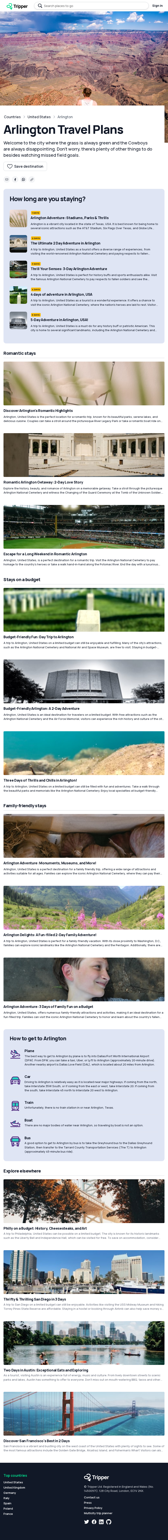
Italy (6, 1498)
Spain (7, 1503)
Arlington (65, 116)
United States (39, 116)
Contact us (92, 1497)
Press (88, 1503)
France (8, 1514)
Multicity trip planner (98, 1513)
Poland (8, 1508)
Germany (10, 1493)
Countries (12, 116)
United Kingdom (14, 1487)
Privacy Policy (93, 1508)
